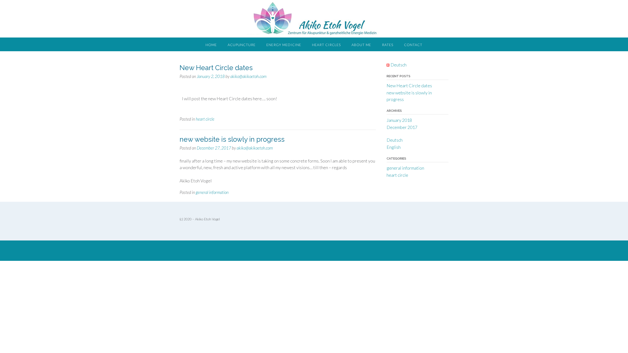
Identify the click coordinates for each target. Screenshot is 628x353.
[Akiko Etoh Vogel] (314, 19)
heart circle (205, 119)
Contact (413, 45)
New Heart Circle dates (216, 68)
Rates (387, 45)
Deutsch (395, 140)
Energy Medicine (283, 45)
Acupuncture (242, 45)
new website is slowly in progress (232, 139)
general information (212, 192)
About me (361, 45)
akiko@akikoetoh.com (248, 76)
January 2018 (399, 120)
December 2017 (402, 127)
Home (211, 45)
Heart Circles (326, 45)
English (394, 147)
